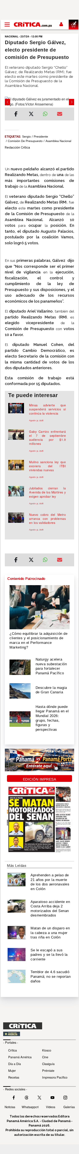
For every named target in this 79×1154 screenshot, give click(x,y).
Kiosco (46, 1050)
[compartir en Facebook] (15, 114)
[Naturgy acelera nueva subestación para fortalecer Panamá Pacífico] (20, 667)
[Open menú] (7, 24)
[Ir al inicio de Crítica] (33, 24)
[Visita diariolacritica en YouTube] (52, 1097)
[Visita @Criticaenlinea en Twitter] (26, 1097)
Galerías (69, 1107)
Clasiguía (48, 1063)
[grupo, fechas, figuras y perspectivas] (20, 719)
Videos (50, 1107)
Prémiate (48, 1070)
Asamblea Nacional (58, 141)
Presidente (41, 136)
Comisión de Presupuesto (25, 141)
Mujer (12, 1070)
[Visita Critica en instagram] (65, 1097)
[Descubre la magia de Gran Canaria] (20, 690)
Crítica (12, 1050)
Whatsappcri (30, 1107)
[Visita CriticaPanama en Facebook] (14, 1097)
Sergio (26, 136)
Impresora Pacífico (54, 1077)
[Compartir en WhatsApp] (47, 112)
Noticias (10, 1107)
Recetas (13, 1077)
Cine (45, 1057)
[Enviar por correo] (59, 114)
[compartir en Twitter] (31, 114)
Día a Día (14, 1063)
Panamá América (20, 1057)
